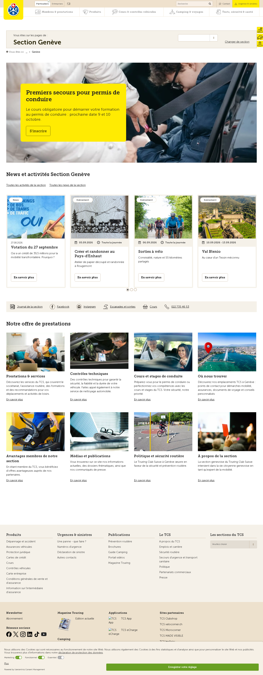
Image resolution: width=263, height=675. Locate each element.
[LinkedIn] (30, 633)
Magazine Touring (119, 562)
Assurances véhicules (19, 546)
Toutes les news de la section (67, 185)
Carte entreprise (16, 573)
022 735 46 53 (180, 306)
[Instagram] (23, 633)
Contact (226, 3)
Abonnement (14, 618)
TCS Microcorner (170, 630)
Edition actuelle (84, 618)
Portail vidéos (116, 557)
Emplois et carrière (170, 546)
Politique (164, 566)
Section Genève (37, 42)
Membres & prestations (57, 11)
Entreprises (57, 3)
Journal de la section (30, 306)
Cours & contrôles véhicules (137, 11)
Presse (163, 577)
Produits (95, 11)
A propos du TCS (169, 541)
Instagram (90, 306)
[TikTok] (37, 633)
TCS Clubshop (168, 618)
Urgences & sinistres (74, 535)
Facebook (63, 306)
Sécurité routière (169, 552)
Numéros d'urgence (69, 546)
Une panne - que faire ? (71, 541)
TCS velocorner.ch (171, 624)
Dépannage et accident (20, 541)
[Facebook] (9, 633)
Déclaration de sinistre (71, 552)
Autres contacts (66, 557)
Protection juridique (18, 552)
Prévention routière (120, 541)
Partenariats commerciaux (175, 572)
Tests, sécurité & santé (237, 11)
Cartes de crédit (16, 557)
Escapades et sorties (122, 306)
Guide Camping (117, 552)
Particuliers (42, 3)
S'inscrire (38, 131)
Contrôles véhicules (18, 568)
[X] (16, 633)
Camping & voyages (189, 11)
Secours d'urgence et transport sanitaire (178, 559)
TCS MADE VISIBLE (171, 635)
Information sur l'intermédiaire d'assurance (24, 590)
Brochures (114, 546)
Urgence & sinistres (247, 3)
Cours (153, 306)
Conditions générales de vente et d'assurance (27, 580)
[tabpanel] (36, 241)
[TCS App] (113, 618)
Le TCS (165, 535)
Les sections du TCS (227, 535)
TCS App (126, 618)
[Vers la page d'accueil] (13, 10)
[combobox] (233, 544)
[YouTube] (44, 633)
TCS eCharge (129, 630)
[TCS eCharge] (114, 630)
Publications (119, 535)
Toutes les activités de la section (26, 185)
